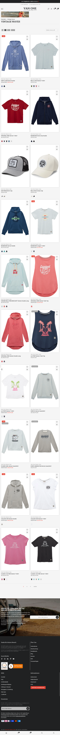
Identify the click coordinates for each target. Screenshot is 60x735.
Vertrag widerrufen (38, 687)
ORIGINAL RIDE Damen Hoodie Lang (11, 356)
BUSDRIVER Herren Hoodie (8, 246)
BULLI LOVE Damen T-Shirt (38, 80)
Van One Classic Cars (6, 79)
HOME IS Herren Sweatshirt (38, 411)
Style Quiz (3, 692)
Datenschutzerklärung (20, 623)
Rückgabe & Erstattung (7, 689)
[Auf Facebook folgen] (2, 659)
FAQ (2, 679)
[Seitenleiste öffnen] (2, 369)
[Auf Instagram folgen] (4, 659)
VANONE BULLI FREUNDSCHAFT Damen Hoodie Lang (15, 301)
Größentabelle (4, 682)
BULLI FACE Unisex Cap (37, 190)
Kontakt (3, 677)
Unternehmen (34, 646)
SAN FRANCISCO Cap (6, 190)
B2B (32, 658)
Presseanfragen (34, 661)
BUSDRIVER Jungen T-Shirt (38, 246)
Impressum (33, 682)
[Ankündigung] (30, 1)
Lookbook (3, 694)
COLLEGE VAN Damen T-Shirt (38, 518)
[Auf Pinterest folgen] (10, 659)
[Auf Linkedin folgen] (7, 659)
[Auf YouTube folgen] (13, 659)
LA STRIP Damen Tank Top (38, 356)
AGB (32, 684)
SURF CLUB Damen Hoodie (8, 80)
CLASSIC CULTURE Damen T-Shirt (10, 574)
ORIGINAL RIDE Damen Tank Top (39, 301)
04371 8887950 (24, 4)
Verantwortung (34, 648)
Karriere (33, 656)
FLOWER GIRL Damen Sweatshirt (9, 466)
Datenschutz (34, 677)
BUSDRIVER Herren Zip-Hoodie (39, 135)
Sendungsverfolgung (6, 684)
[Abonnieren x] (57, 617)
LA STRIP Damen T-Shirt (7, 411)
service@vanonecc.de (35, 4)
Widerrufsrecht (34, 679)
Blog (32, 653)
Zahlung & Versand (5, 687)
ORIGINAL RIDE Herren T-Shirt (9, 135)
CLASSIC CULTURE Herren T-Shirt (39, 574)
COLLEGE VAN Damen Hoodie (9, 518)
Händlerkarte (34, 651)
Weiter (35, 586)
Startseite (3, 19)
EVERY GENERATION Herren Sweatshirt (41, 466)
